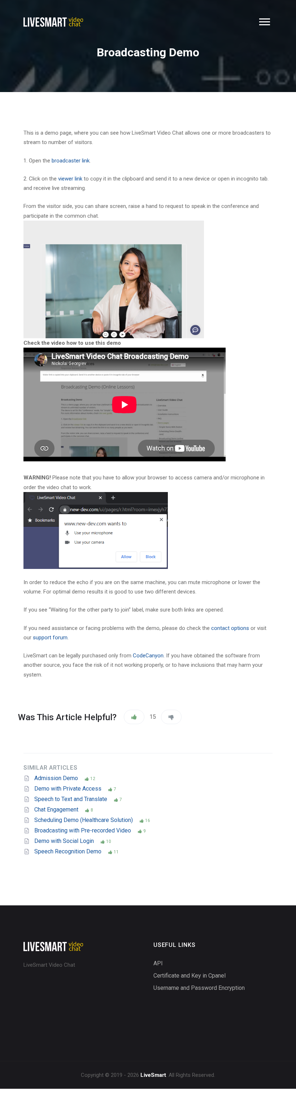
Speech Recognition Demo (68, 851)
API (158, 963)
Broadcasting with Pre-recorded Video (83, 830)
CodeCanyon (148, 655)
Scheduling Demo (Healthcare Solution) (84, 820)
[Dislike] (171, 717)
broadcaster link (71, 160)
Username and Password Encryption (199, 987)
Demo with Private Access (68, 788)
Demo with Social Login (64, 841)
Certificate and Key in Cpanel (189, 975)
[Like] (134, 717)
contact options (230, 628)
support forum (50, 637)
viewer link (70, 178)
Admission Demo (56, 778)
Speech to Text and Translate (71, 799)
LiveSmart (153, 1075)
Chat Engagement (57, 809)
